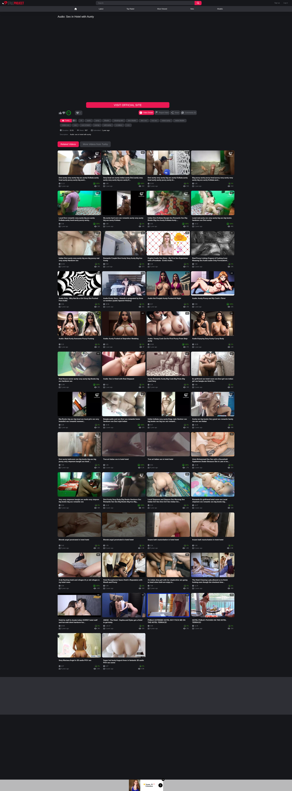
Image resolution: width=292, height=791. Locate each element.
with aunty (107, 125)
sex (75, 125)
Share (177, 113)
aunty (97, 120)
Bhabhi (106, 120)
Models (220, 9)
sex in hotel (86, 125)
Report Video (164, 113)
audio (89, 120)
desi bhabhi (132, 120)
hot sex (154, 120)
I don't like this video (63, 112)
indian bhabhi (179, 120)
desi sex (144, 120)
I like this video (60, 112)
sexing (97, 125)
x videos (119, 125)
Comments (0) (190, 113)
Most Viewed (162, 9)
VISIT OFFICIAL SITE (128, 105)
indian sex (65, 125)
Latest (101, 9)
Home (75, 9)
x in (128, 125)
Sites (192, 9)
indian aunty (166, 120)
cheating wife (118, 120)
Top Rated (130, 9)
